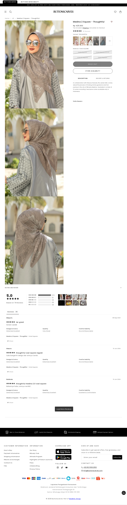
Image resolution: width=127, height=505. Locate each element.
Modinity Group (75, 499)
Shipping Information (12, 456)
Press (32, 463)
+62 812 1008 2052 (90, 467)
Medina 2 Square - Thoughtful (16, 336)
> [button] (64, 409)
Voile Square (82, 52)
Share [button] (11, 341)
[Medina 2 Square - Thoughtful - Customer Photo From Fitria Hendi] (83, 303)
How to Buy (8, 450)
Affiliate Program (36, 456)
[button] (5, 12)
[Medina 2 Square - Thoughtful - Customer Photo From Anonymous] (76, 297)
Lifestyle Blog (35, 466)
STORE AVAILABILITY (92, 71)
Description (83, 78)
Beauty (30, 2)
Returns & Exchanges (12, 459)
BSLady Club (34, 453)
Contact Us (8, 463)
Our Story (33, 450)
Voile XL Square (82, 57)
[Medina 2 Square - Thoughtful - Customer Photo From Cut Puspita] (61, 297)
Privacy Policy (35, 469)
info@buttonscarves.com (92, 471)
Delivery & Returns (103, 78)
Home (7, 18)
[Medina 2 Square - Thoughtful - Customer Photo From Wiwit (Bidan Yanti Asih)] (68, 303)
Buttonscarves (10, 2)
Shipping (86, 28)
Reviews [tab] (10, 312)
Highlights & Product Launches (41, 459)
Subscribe (117, 457)
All (13, 18)
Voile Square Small (102, 52)
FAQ (5, 466)
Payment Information (12, 453)
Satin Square (102, 57)
